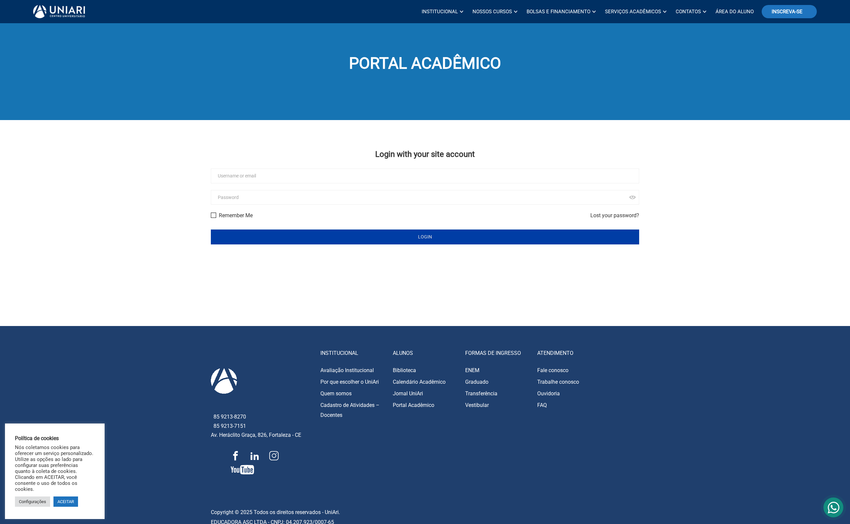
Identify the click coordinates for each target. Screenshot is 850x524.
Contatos (688, 12)
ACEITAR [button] (65, 501)
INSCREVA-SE (787, 12)
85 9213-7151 (229, 426)
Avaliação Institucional (347, 370)
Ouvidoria (548, 393)
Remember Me (235, 215)
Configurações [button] (32, 501)
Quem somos (336, 393)
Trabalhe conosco (558, 382)
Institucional (440, 12)
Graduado (476, 382)
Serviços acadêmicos (633, 12)
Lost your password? (614, 215)
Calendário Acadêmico (419, 382)
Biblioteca (404, 370)
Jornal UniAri (408, 393)
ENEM (472, 370)
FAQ (542, 405)
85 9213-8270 (229, 417)
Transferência (481, 393)
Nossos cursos (492, 12)
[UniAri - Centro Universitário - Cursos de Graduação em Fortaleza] (59, 11)
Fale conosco (552, 370)
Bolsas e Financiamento (558, 12)
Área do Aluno (735, 12)
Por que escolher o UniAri (349, 382)
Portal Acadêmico (413, 405)
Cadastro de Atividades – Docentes (350, 410)
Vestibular (477, 405)
